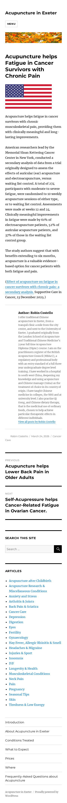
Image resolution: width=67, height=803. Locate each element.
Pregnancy (17, 689)
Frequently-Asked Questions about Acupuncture (31, 778)
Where (10, 767)
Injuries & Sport (20, 653)
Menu (11, 23)
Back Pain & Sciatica (23, 606)
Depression (17, 617)
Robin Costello (19, 436)
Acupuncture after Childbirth (30, 581)
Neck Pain (16, 679)
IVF (11, 663)
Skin (12, 699)
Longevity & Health (23, 668)
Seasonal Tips (19, 694)
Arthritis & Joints (21, 601)
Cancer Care (17, 612)
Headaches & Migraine (25, 648)
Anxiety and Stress (23, 596)
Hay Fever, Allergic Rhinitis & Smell (35, 643)
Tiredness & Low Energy (26, 705)
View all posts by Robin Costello (36, 421)
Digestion (16, 622)
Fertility (15, 632)
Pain (12, 684)
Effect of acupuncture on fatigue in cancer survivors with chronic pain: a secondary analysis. (32, 287)
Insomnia (16, 658)
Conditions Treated (19, 740)
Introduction (14, 722)
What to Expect (17, 749)
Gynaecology (18, 637)
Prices (9, 758)
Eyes (12, 627)
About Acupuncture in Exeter (27, 731)
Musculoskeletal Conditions (29, 674)
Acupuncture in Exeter (31, 12)
